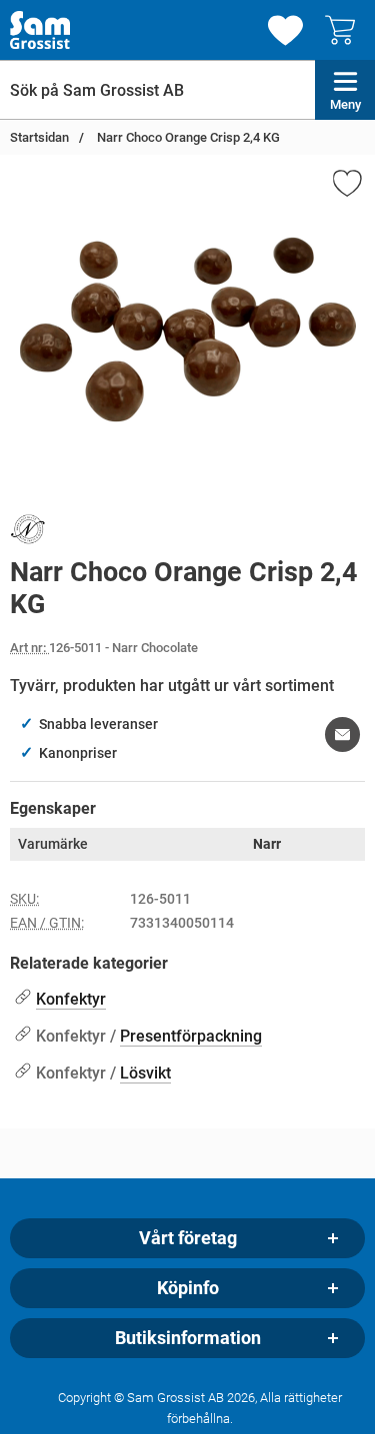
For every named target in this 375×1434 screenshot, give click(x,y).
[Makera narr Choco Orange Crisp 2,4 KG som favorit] (346, 187)
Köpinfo (188, 1288)
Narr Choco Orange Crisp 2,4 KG (187, 137)
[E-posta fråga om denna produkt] (342, 734)
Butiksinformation (188, 1338)
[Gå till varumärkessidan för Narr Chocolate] (28, 533)
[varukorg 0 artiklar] (345, 30)
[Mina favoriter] (285, 30)
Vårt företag (188, 1238)
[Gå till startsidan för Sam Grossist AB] (40, 30)
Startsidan (39, 137)
